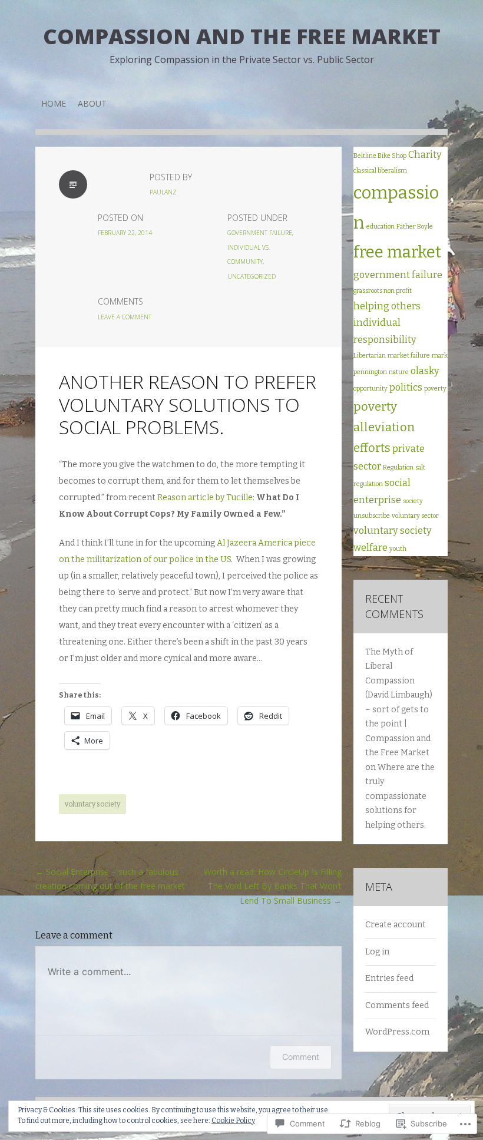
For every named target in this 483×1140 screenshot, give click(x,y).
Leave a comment (124, 317)
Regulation (398, 467)
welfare (370, 547)
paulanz (163, 192)
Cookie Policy (233, 1120)
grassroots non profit (382, 291)
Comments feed (397, 1005)
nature (399, 372)
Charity (425, 154)
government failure (397, 274)
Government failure (259, 233)
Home (53, 103)
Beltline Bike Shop (379, 156)
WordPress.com (397, 1032)
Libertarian (369, 355)
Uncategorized (251, 276)
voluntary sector (415, 516)
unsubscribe (371, 516)
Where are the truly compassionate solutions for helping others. (400, 796)
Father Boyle (414, 226)
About (92, 103)
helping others (387, 306)
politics (405, 387)
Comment (300, 1057)
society (413, 501)
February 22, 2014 (125, 233)
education (380, 226)
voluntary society (92, 804)
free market (397, 252)
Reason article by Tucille (205, 498)
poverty (435, 388)
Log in (377, 952)
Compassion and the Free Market (242, 36)
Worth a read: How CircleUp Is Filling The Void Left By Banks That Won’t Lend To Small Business (273, 886)
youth (397, 549)
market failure (409, 355)
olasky (425, 370)
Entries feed (389, 978)
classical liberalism (380, 170)
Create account (395, 925)
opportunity (370, 388)
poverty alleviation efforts (384, 427)
